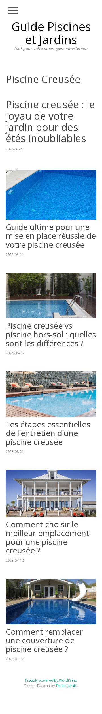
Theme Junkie (66, 685)
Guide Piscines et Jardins (51, 32)
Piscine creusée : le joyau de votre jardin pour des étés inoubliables (50, 121)
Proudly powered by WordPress (51, 680)
